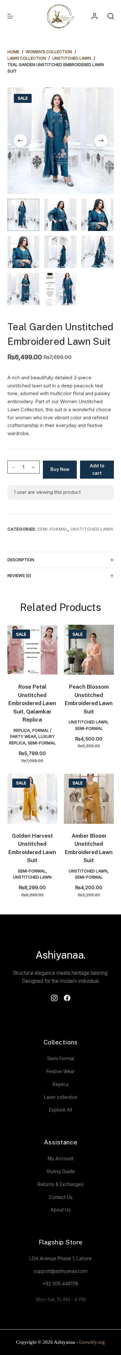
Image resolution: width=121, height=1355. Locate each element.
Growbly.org (91, 1342)
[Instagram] (54, 998)
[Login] (94, 16)
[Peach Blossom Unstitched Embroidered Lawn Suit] (89, 650)
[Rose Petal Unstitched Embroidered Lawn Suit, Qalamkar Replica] (32, 650)
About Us (61, 1209)
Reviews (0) (19, 575)
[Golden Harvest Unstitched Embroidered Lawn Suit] (32, 799)
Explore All (60, 1109)
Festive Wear (60, 1071)
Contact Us (61, 1197)
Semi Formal (60, 1058)
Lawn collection (60, 1097)
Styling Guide (60, 1171)
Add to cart (97, 469)
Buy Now (59, 469)
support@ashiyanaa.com (60, 1271)
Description (20, 559)
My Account (60, 1158)
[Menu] (10, 16)
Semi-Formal (52, 529)
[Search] (110, 16)
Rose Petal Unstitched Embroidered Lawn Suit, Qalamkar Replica (32, 703)
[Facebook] (67, 998)
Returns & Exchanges (61, 1184)
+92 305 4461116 (60, 1283)
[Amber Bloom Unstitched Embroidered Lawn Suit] (89, 799)
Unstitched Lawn (92, 529)
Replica (22, 730)
